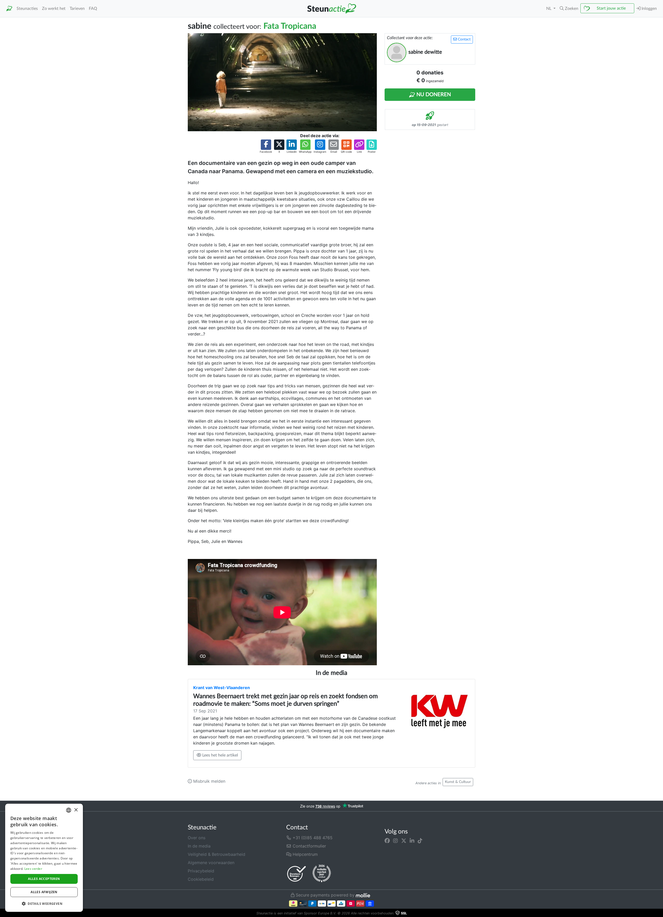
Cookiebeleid (201, 879)
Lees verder (33, 868)
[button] (569, 8)
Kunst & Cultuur (458, 782)
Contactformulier (308, 846)
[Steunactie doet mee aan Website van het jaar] (321, 874)
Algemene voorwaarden (211, 862)
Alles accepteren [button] (44, 879)
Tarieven (77, 8)
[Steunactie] (9, 8)
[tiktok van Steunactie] (420, 840)
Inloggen (648, 8)
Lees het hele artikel (219, 755)
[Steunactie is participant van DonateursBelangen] (296, 873)
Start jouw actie (611, 8)
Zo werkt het (54, 8)
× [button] (76, 810)
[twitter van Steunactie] (403, 840)
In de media (199, 846)
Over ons (196, 837)
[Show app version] (659, 913)
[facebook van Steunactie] (387, 840)
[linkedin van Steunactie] (412, 840)
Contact (464, 39)
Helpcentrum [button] (304, 854)
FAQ (93, 8)
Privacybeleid (201, 870)
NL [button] (549, 8)
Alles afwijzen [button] (44, 892)
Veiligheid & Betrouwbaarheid (216, 854)
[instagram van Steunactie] (395, 840)
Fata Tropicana (289, 26)
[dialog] (44, 858)
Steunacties (27, 8)
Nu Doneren (433, 94)
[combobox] (68, 810)
